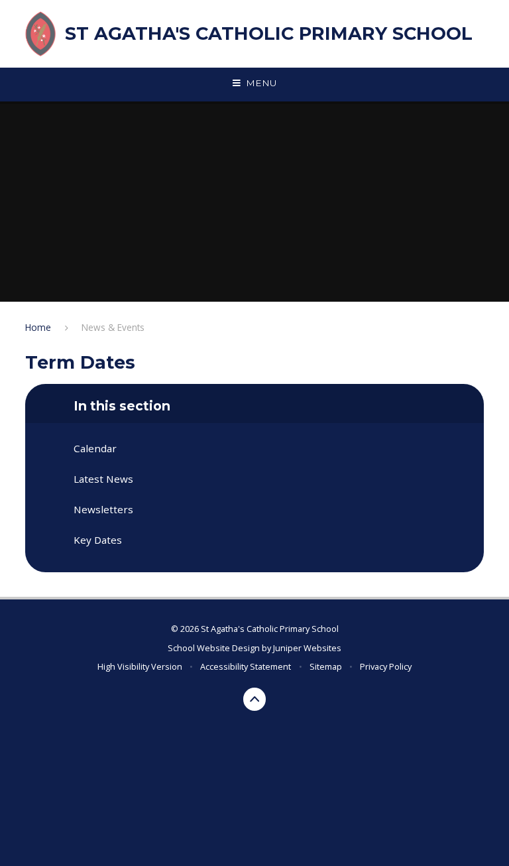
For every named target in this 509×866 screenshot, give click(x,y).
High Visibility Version (139, 666)
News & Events (113, 327)
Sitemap (326, 666)
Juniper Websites (307, 648)
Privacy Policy (386, 666)
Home (38, 327)
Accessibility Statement (245, 666)
